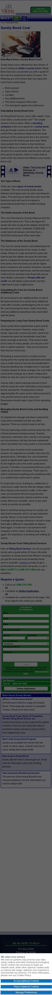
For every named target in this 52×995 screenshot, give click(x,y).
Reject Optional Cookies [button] (26, 986)
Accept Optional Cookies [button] (26, 981)
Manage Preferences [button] (26, 992)
